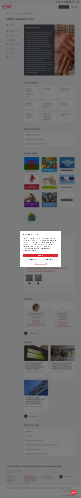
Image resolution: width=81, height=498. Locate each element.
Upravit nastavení (31, 259)
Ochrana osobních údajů (40, 264)
